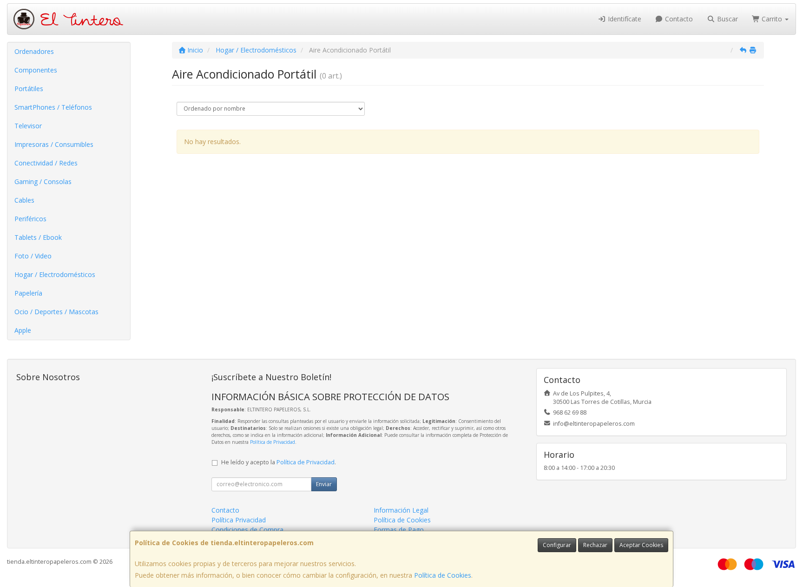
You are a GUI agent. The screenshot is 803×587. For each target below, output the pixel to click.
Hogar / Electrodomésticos (54, 274)
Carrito (772, 18)
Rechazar (595, 545)
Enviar (324, 484)
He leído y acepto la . (278, 462)
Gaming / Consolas (43, 181)
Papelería (28, 293)
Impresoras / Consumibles (53, 144)
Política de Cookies (442, 575)
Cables (24, 200)
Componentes (35, 70)
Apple (22, 330)
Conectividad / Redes (46, 162)
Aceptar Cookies (641, 545)
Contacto (678, 18)
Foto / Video (33, 255)
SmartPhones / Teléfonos (53, 107)
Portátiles (28, 88)
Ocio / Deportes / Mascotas (56, 311)
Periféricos (30, 218)
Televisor (28, 125)
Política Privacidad (238, 519)
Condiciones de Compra (247, 529)
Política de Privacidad (272, 442)
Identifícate (623, 18)
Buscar (726, 18)
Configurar (557, 545)
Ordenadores (34, 51)
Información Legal (401, 510)
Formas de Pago (399, 529)
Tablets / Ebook (38, 237)
